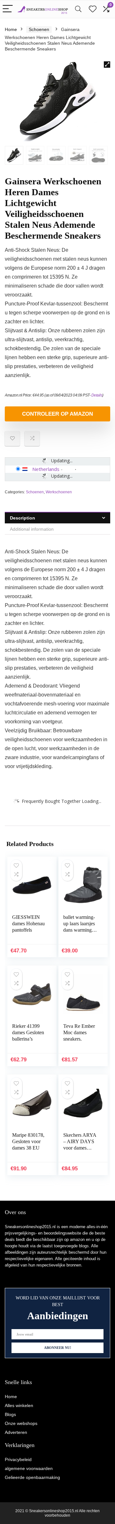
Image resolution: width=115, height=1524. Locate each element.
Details (97, 395)
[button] (107, 64)
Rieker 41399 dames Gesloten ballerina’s (28, 1032)
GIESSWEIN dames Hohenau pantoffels (28, 923)
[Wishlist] (92, 9)
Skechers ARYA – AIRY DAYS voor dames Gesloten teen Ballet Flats (79, 1147)
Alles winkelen (19, 1405)
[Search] (78, 9)
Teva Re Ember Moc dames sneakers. (79, 1032)
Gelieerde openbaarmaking (32, 1477)
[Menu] (7, 9)
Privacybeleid (18, 1459)
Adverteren (16, 1432)
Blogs (10, 1414)
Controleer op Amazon (57, 414)
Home (11, 29)
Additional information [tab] (32, 529)
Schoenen (39, 29)
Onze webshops (21, 1423)
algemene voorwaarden (29, 1468)
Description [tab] (22, 517)
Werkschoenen (59, 492)
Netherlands (45, 469)
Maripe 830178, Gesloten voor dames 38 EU (28, 1141)
